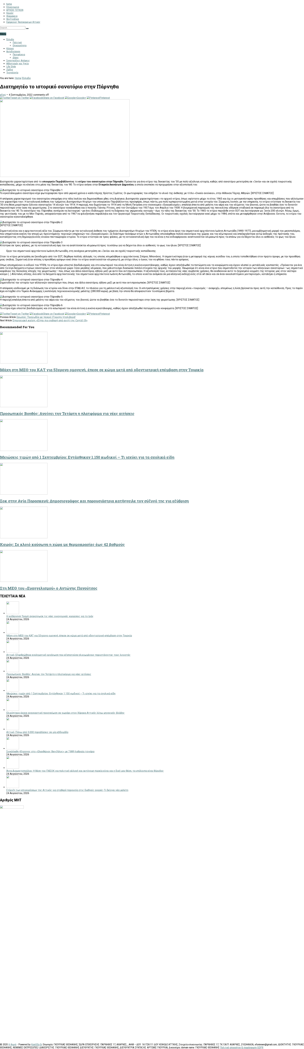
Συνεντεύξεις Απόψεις (18, 60)
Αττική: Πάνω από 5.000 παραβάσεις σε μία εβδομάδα (37, 732)
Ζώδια (9, 69)
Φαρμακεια (11, 16)
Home (18, 78)
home (9, 4)
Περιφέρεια (19, 54)
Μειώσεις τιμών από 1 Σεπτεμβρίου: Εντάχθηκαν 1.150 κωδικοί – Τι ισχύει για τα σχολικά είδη (87, 457)
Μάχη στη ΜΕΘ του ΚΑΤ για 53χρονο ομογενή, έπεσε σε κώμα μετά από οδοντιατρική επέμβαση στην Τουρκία (101, 369)
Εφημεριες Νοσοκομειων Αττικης (23, 22)
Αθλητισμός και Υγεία (17, 63)
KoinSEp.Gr (36, 1044)
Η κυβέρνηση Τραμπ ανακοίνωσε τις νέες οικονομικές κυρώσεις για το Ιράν (49, 616)
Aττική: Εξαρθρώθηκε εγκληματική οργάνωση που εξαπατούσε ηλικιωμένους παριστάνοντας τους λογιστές (68, 654)
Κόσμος (10, 48)
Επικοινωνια (12, 7)
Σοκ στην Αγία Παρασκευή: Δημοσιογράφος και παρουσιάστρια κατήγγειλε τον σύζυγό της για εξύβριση (94, 500)
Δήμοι (16, 57)
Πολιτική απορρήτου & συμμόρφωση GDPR (241, 1047)
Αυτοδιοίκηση (13, 51)
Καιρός (10, 13)
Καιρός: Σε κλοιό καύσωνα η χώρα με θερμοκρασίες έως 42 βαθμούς (62, 544)
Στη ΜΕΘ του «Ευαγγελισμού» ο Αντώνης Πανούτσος (48, 588)
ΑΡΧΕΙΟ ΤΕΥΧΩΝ (14, 10)
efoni (3, 94)
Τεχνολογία (12, 72)
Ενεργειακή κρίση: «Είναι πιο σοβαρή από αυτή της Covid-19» (50, 320)
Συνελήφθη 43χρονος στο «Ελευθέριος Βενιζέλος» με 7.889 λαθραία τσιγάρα (50, 751)
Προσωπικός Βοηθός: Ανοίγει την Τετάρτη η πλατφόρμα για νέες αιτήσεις (67, 413)
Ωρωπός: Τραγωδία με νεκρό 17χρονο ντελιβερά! (46, 317)
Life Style (11, 66)
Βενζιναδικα (12, 19)
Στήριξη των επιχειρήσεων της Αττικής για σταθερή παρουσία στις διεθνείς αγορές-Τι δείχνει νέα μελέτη (67, 790)
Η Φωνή (12, 1044)
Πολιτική (17, 42)
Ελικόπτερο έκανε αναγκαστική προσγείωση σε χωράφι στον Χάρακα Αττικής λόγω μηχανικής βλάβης (65, 712)
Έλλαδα (10, 39)
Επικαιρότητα (19, 45)
